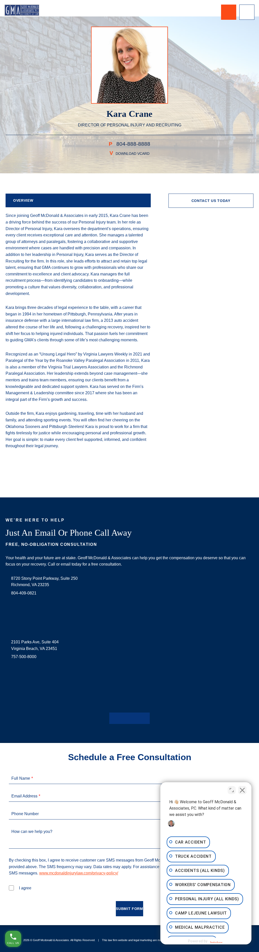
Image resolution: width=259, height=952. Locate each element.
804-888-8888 (132, 144)
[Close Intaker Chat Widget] (242, 790)
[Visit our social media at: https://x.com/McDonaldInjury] (121, 718)
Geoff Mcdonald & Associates (51, 940)
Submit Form (129, 909)
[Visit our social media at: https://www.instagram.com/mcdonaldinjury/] (129, 718)
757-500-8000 (23, 657)
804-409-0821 (23, 593)
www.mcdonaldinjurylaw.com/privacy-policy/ (78, 873)
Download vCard (132, 154)
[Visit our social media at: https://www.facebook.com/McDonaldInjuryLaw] (113, 718)
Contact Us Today (210, 201)
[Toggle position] (232, 790)
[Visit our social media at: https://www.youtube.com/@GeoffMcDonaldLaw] (138, 718)
